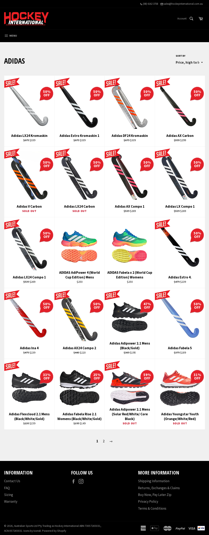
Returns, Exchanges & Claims (159, 488)
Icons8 (37, 531)
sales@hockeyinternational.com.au (183, 4)
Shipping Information (153, 481)
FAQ (7, 488)
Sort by (180, 55)
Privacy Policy (148, 501)
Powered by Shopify (54, 531)
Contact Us (12, 481)
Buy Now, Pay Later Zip (154, 494)
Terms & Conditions (152, 508)
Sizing (8, 494)
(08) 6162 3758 (150, 4)
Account (182, 18)
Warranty (10, 501)
